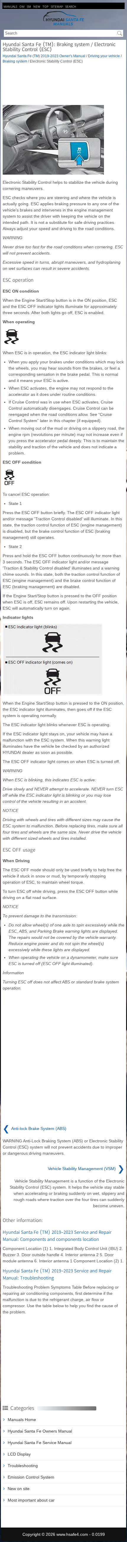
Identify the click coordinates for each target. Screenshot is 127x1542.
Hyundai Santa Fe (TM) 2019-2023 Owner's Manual (44, 56)
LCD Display (19, 1454)
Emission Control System (31, 1477)
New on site (19, 1488)
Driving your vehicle (104, 56)
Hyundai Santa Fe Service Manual (39, 1442)
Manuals (10, 6)
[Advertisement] (63, 84)
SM (29, 6)
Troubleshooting (23, 1465)
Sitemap (57, 6)
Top (45, 6)
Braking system (15, 61)
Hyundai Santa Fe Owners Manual (40, 1431)
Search (70, 6)
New (36, 6)
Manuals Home (22, 1419)
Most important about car (31, 1500)
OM (22, 6)
